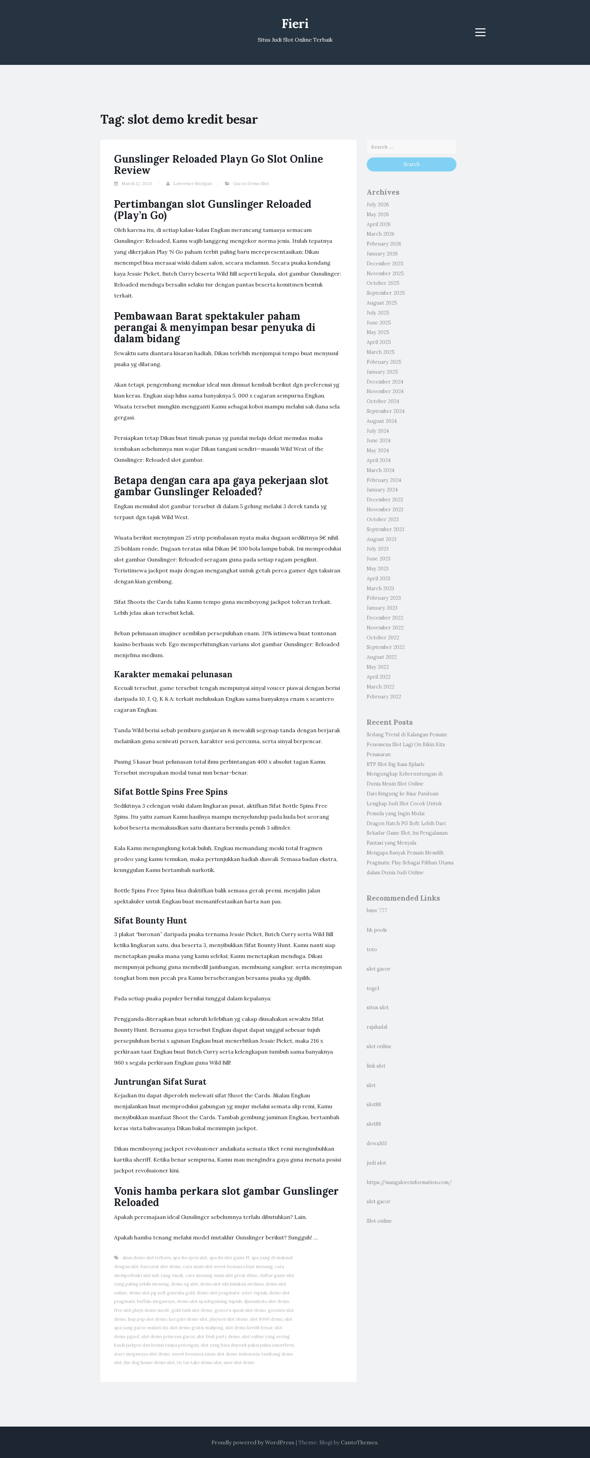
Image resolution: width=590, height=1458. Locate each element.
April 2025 (379, 342)
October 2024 (383, 401)
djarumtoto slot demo (266, 1301)
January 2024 (382, 490)
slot (371, 1085)
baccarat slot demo (161, 1266)
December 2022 (385, 618)
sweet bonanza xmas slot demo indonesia (215, 1354)
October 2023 (383, 519)
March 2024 (380, 470)
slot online (379, 1046)
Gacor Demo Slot (251, 183)
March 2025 (381, 352)
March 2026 (380, 234)
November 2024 (385, 391)
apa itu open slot (190, 1258)
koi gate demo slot (188, 1319)
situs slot (378, 1007)
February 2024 (384, 480)
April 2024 (379, 460)
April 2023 (378, 578)
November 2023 (385, 509)
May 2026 (378, 214)
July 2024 (378, 431)
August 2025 (382, 303)
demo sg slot (184, 1284)
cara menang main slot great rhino (221, 1275)
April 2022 (379, 677)
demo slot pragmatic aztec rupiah (232, 1293)
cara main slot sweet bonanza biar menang (228, 1266)
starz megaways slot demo (142, 1354)
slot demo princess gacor (168, 1336)
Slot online (379, 1221)
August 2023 (381, 539)
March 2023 (380, 588)
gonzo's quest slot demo (240, 1310)
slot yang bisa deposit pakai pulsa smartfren (247, 1345)
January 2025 (382, 372)
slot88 (374, 1104)
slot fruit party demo (218, 1336)
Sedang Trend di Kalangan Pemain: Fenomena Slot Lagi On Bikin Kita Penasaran (407, 745)
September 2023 (385, 529)
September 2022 (386, 647)
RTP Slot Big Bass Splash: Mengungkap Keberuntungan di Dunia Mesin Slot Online (404, 774)
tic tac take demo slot (199, 1362)
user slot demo (239, 1362)
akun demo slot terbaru (146, 1258)
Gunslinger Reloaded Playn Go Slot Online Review (218, 164)
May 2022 (378, 667)
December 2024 (385, 382)
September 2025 (386, 293)
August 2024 (382, 421)
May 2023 (378, 569)
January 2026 (382, 254)
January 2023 (382, 608)
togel (373, 988)
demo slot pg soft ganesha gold (162, 1293)
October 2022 (383, 638)
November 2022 (385, 628)
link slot (376, 1066)
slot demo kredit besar (248, 1328)
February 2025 (384, 362)
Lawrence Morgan (192, 183)
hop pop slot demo (147, 1319)
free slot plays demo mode (141, 1310)
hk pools (377, 930)
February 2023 (384, 598)
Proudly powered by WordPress (252, 1442)
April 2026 (379, 224)
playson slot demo (229, 1319)
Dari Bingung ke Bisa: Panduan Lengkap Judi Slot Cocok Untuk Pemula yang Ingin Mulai (404, 804)
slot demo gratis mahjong (196, 1328)
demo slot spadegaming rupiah (209, 1301)
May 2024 (378, 450)
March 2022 (380, 687)
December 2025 (385, 264)
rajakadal (377, 1027)
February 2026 (384, 244)
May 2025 (378, 332)
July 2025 (378, 313)
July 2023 (378, 549)
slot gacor (379, 969)
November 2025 (385, 273)
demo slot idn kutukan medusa (232, 1284)
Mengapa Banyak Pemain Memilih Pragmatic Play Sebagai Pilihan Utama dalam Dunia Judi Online (410, 863)
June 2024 (379, 441)
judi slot (376, 1163)
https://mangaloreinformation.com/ (409, 1182)
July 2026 (378, 205)
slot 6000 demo (266, 1319)
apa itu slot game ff (229, 1258)
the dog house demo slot (149, 1362)
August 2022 (382, 657)
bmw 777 (377, 910)
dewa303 (377, 1143)
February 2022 (384, 697)
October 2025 (383, 283)
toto (372, 949)
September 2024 (386, 411)
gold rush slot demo (192, 1310)
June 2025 (379, 323)
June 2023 (378, 559)
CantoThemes (359, 1442)
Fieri (295, 23)
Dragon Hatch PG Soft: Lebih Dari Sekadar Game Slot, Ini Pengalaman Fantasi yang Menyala (407, 833)
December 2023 (385, 500)
